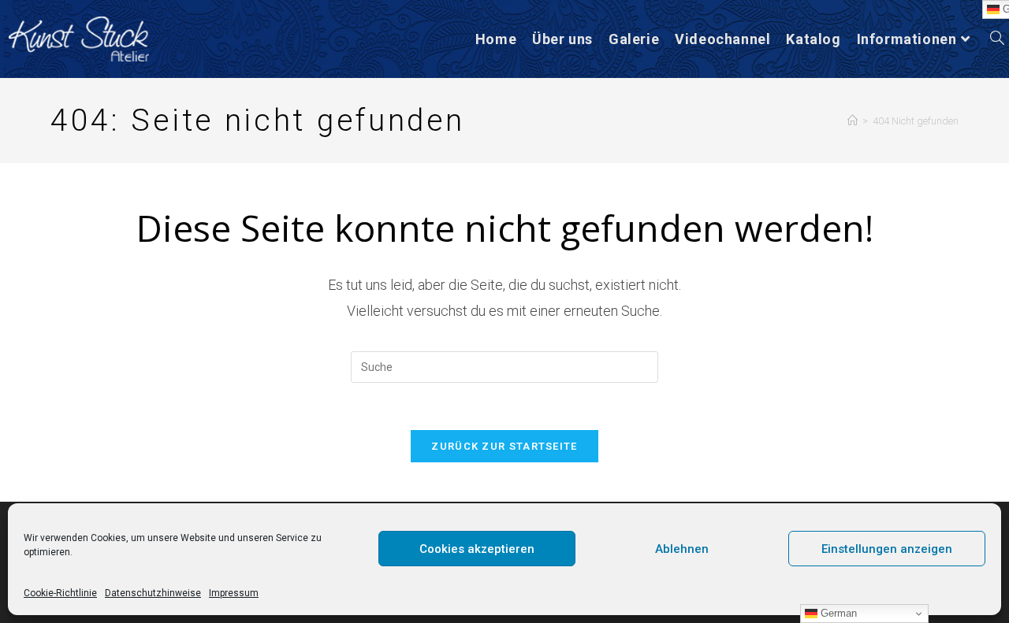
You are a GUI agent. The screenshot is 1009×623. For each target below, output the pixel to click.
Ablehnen (682, 549)
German (837, 613)
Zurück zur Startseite (504, 446)
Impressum (234, 593)
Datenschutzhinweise (153, 593)
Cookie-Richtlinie (60, 593)
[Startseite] (852, 121)
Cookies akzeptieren (476, 549)
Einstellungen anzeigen (886, 549)
